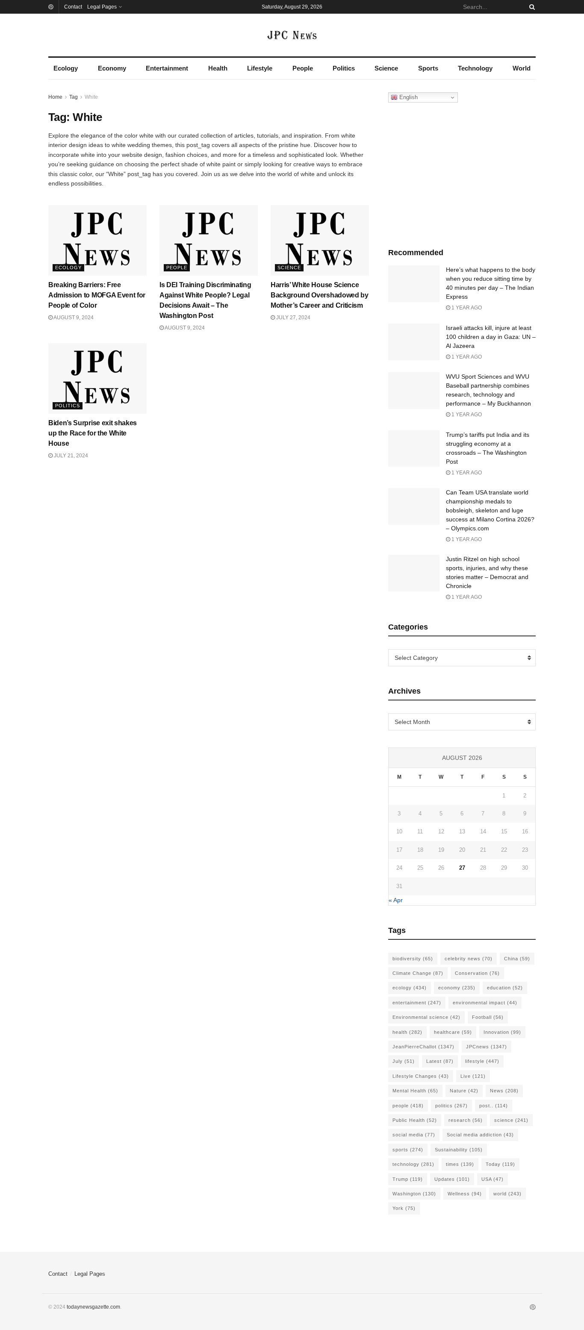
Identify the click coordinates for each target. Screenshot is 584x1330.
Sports (428, 68)
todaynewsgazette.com (93, 1307)
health (407, 1032)
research (465, 1120)
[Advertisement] (462, 173)
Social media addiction (480, 1134)
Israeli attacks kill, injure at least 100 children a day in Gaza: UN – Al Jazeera (491, 336)
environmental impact (485, 1002)
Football (488, 1017)
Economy (112, 68)
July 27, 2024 (292, 318)
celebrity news (469, 958)
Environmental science (426, 1017)
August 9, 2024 (73, 318)
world (507, 1193)
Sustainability (459, 1149)
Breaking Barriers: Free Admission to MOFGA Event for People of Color (96, 295)
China (517, 958)
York (404, 1208)
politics (451, 1105)
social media (413, 1134)
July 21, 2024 (70, 456)
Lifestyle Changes (420, 1076)
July (403, 1061)
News (504, 1090)
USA (492, 1179)
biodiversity (412, 958)
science (511, 1120)
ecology (409, 987)
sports (407, 1149)
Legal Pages (102, 7)
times (460, 1164)
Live (473, 1076)
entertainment (416, 1002)
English (408, 97)
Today (500, 1164)
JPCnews (486, 1046)
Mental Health (415, 1090)
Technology (475, 68)
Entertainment (167, 68)
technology (413, 1164)
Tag (73, 97)
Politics (344, 68)
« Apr (396, 900)
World (522, 68)
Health (217, 68)
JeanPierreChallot (423, 1046)
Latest (440, 1061)
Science (386, 68)
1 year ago (466, 308)
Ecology (65, 68)
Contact (73, 7)
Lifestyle (259, 68)
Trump (407, 1179)
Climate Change (417, 973)
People (302, 68)
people (408, 1105)
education (505, 987)
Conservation (477, 973)
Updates (452, 1179)
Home (55, 97)
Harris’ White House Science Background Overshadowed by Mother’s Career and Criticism (320, 295)
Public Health (414, 1120)
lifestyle (482, 1061)
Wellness (465, 1193)
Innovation (502, 1032)
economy (456, 987)
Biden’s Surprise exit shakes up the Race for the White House (92, 433)
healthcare (453, 1032)
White (91, 97)
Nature (464, 1090)
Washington (414, 1193)
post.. (493, 1105)
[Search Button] (530, 7)
